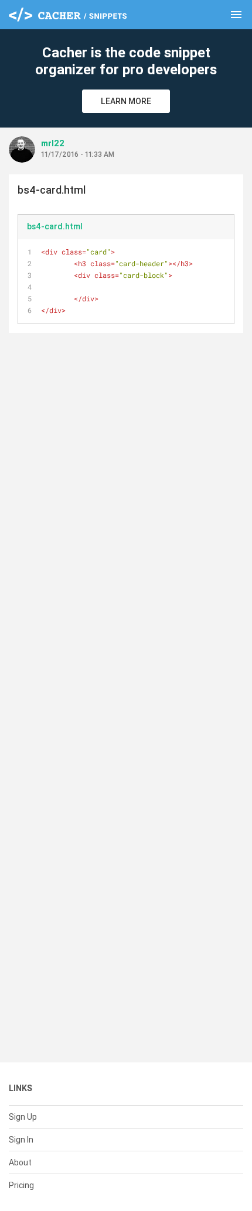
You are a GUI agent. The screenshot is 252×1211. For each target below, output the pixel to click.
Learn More (126, 101)
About (20, 1162)
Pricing (21, 1185)
